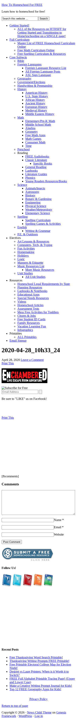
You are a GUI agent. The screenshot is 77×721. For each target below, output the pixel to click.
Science (22, 184)
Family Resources (28, 323)
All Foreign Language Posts (42, 71)
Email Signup (17, 340)
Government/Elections (31, 82)
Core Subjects (18, 57)
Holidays (23, 255)
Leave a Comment (32, 359)
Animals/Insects (35, 188)
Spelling (22, 216)
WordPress (25, 716)
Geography (24, 78)
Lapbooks (31, 170)
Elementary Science (37, 213)
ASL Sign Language (38, 75)
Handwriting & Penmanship (34, 85)
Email (57, 527)
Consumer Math (35, 142)
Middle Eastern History (39, 114)
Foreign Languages (29, 64)
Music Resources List (30, 266)
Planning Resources (29, 287)
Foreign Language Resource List (45, 68)
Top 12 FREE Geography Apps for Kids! (35, 689)
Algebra (30, 128)
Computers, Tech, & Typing (34, 245)
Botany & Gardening (38, 199)
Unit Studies (25, 273)
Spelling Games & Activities (43, 223)
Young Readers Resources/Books (46, 181)
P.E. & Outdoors (27, 234)
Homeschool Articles (30, 305)
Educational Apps (28, 294)
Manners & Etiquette (30, 262)
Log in (39, 716)
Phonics (30, 177)
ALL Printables (27, 337)
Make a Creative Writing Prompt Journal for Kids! (40, 685)
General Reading (35, 167)
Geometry (31, 131)
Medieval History (36, 110)
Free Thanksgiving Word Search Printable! (36, 657)
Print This (8, 363)
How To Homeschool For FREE (22, 4)
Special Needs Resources (33, 298)
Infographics (25, 330)
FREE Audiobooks (37, 156)
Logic (21, 259)
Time (28, 146)
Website (59, 534)
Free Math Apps (35, 135)
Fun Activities (26, 248)
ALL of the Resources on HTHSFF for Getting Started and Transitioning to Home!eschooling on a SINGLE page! (41, 32)
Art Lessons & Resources (33, 241)
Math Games (33, 138)
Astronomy (32, 192)
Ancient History (35, 103)
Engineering (32, 202)
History (22, 89)
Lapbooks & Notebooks (32, 291)
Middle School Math (38, 124)
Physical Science (35, 206)
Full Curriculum (19, 39)
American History (36, 92)
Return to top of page (15, 705)
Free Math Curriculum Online (35, 50)
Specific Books (42, 163)
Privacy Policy (38, 699)
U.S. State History (36, 96)
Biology (30, 195)
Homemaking (25, 252)
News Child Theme (39, 712)
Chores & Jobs (26, 315)
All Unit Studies (35, 276)
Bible (20, 61)
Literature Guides (36, 174)
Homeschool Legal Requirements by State (43, 284)
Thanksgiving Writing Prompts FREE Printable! (39, 661)
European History (36, 107)
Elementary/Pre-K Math (40, 121)
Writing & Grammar (37, 230)
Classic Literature (36, 160)
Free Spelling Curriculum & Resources (41, 53)
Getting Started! (19, 25)
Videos (21, 301)
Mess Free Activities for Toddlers (38, 312)
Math (20, 117)
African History (35, 99)
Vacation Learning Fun (31, 326)
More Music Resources (39, 269)
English (22, 227)
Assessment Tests (28, 308)
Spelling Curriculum (38, 220)
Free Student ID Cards (31, 319)
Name (57, 520)
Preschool (23, 149)
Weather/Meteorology (38, 209)
